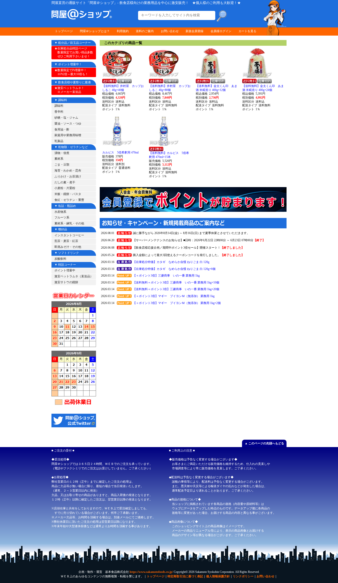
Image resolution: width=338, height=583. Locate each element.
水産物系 (60, 212)
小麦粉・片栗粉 (64, 188)
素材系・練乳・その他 (69, 223)
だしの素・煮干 (64, 182)
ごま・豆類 (61, 164)
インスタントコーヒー (69, 235)
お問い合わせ (170, 31)
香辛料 (58, 111)
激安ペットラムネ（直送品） (73, 276)
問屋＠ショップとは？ (95, 31)
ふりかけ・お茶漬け (67, 176)
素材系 (58, 158)
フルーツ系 (61, 217)
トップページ (64, 31)
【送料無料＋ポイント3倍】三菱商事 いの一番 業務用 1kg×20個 (176, 289)
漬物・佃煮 (61, 153)
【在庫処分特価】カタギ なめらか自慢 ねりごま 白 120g (171, 262)
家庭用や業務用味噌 (67, 135)
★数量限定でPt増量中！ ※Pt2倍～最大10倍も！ (71, 72)
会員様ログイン (221, 31)
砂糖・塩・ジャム (66, 117)
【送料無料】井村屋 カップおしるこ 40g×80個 (170, 88)
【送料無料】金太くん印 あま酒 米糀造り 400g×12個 (216, 88)
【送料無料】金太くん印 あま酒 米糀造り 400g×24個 (263, 88)
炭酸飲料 (60, 258)
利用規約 (123, 31)
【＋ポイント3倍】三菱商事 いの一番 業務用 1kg (166, 275)
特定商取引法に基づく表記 (185, 576)
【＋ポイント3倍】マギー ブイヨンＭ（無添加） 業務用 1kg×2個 (177, 303)
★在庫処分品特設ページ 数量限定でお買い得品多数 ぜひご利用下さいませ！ (73, 52)
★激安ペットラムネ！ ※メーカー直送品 (69, 90)
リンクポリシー (243, 576)
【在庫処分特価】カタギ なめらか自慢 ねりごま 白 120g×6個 (174, 269)
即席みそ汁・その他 (67, 247)
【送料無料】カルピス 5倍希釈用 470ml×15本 (169, 155)
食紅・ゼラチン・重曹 (69, 200)
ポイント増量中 (64, 270)
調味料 (58, 106)
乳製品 (58, 141)
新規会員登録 (194, 31)
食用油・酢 (61, 129)
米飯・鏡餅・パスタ (67, 194)
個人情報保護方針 (218, 576)
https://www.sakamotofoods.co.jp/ (151, 572)
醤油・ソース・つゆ (67, 123)
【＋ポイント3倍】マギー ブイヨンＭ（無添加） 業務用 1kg (174, 296)
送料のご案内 (145, 31)
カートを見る (247, 31)
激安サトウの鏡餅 (66, 282)
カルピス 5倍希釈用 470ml (120, 152)
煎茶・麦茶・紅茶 (66, 241)
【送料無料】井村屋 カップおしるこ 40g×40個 (123, 88)
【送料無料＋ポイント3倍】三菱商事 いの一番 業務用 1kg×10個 (176, 282)
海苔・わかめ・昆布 (67, 170)
